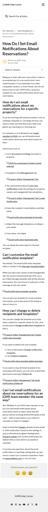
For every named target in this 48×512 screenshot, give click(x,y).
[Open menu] (43, 4)
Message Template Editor (33, 266)
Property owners (10, 436)
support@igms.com (13, 458)
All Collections (8, 31)
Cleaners (22, 427)
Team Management (25, 31)
